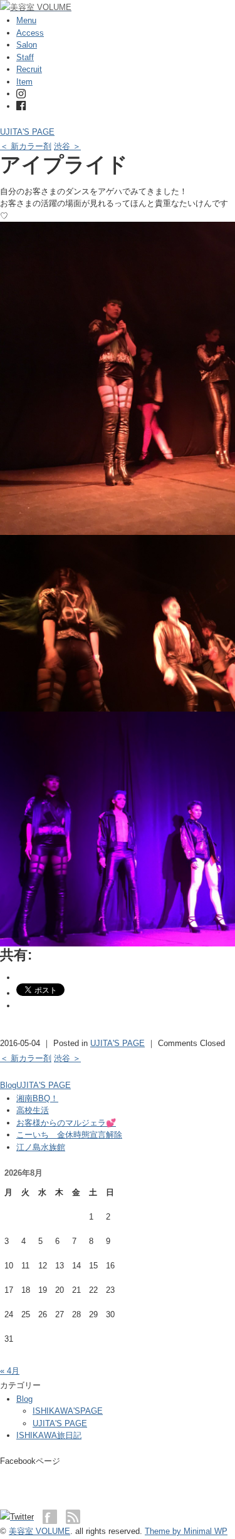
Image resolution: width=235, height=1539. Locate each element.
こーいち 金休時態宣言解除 (69, 1134)
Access (30, 33)
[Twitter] (20, 1516)
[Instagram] (21, 93)
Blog (8, 1085)
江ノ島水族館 (40, 1147)
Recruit (29, 69)
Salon (26, 44)
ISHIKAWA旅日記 (48, 1435)
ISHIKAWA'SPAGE (68, 1411)
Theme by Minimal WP (186, 1531)
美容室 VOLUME (39, 1531)
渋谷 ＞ (67, 146)
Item (24, 81)
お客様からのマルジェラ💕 (66, 1122)
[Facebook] (21, 106)
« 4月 (9, 1371)
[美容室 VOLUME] (35, 7)
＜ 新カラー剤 (25, 146)
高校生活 (32, 1110)
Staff (25, 57)
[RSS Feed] (73, 1516)
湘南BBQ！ (37, 1098)
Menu (26, 20)
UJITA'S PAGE (27, 132)
